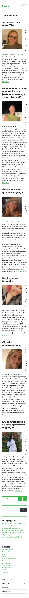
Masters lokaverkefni (9, 558)
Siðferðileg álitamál (8, 565)
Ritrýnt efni (6, 563)
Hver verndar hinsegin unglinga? (12, 530)
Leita (23, 510)
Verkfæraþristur (7, 567)
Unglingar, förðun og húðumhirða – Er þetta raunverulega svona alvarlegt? (14, 92)
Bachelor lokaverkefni (9, 552)
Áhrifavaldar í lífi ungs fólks (11, 24)
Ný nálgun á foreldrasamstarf (11, 528)
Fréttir (4, 554)
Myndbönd (5, 561)
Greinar (4, 556)
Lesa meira (5, 81)
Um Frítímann (6, 591)
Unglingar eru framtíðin (10, 279)
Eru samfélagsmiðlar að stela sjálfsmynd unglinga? (14, 424)
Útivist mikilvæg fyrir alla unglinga (12, 191)
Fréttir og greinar (7, 580)
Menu (24, 5)
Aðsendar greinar (7, 549)
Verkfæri (5, 570)
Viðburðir (5, 572)
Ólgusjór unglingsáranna (11, 343)
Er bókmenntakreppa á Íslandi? (12, 537)
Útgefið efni (6, 583)
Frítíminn (6, 6)
